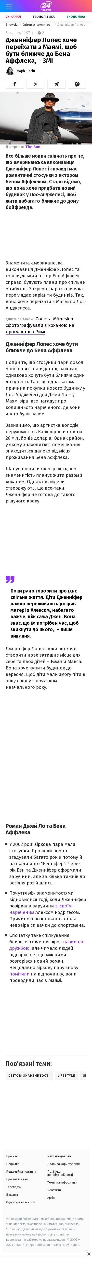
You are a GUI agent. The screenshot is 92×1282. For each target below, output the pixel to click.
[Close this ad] (88, 1253)
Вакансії (12, 1194)
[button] (15, 84)
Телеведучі (14, 1187)
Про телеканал (17, 1179)
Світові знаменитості (38, 24)
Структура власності (20, 1202)
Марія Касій (25, 71)
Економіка (76, 17)
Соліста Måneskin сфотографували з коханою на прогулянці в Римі (40, 325)
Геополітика (44, 17)
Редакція (12, 1164)
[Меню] (9, 6)
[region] (46, 1270)
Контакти (54, 1190)
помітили (20, 974)
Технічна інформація (62, 1182)
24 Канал (13, 17)
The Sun (32, 146)
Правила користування (63, 1164)
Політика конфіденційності (60, 1173)
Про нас (12, 1156)
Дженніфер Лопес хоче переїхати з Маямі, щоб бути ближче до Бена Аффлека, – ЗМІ (71, 24)
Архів (51, 1198)
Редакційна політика (21, 1171)
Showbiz (12, 24)
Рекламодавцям (59, 1156)
